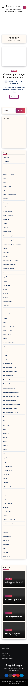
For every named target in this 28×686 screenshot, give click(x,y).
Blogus (24, 681)
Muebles (5, 437)
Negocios (5, 445)
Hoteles (5, 338)
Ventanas (5, 552)
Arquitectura (6, 170)
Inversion (5, 355)
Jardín (5, 359)
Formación (6, 310)
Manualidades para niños (10, 400)
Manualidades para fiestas (11, 392)
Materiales (6, 421)
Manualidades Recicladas (10, 412)
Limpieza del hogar (8, 363)
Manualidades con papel (10, 371)
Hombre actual (7, 334)
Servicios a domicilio (9, 519)
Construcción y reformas (10, 240)
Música (5, 441)
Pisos (4, 462)
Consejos (14, 70)
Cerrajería (6, 219)
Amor (4, 166)
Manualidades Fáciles (9, 388)
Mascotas (5, 417)
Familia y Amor (7, 301)
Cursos (5, 248)
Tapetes (5, 528)
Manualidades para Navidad (11, 396)
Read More (14, 97)
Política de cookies (7, 658)
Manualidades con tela (9, 375)
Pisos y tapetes (7, 470)
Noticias (5, 450)
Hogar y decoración (8, 326)
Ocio (4, 454)
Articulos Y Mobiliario (9, 174)
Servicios (5, 515)
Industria (5, 347)
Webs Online (6, 557)
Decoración (6, 252)
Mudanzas (6, 433)
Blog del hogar (13, 6)
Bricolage (5, 203)
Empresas (5, 293)
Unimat (5, 548)
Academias (6, 157)
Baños (4, 178)
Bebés (4, 182)
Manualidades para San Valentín (12, 404)
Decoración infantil (8, 268)
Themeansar (15, 683)
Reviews (5, 491)
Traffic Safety (7, 536)
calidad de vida (7, 211)
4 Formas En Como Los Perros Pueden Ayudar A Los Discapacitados (13, 635)
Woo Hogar (11, 81)
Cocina (5, 223)
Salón (4, 495)
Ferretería (6, 306)
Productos (6, 474)
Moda (4, 429)
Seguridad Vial (7, 511)
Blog (4, 190)
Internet (5, 351)
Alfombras (6, 161)
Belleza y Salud (7, 186)
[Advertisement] (14, 25)
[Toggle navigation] (3, 7)
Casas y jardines (8, 215)
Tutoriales (6, 544)
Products (5, 478)
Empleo (5, 289)
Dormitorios (6, 285)
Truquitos (6, 540)
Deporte (5, 277)
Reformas (6, 482)
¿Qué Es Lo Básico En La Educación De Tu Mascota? (13, 618)
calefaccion (6, 207)
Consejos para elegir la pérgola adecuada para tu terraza (14, 77)
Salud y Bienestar (8, 503)
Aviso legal (5, 653)
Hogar (4, 322)
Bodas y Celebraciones (9, 194)
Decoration (6, 273)
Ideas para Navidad (8, 343)
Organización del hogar (10, 458)
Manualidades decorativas (10, 384)
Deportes (5, 281)
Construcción (7, 231)
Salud (4, 499)
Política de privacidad (8, 656)
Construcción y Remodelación (12, 244)
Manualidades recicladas (10, 408)
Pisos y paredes (7, 466)
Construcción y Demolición (11, 236)
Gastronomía (6, 314)
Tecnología (6, 532)
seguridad (6, 507)
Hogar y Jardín (7, 330)
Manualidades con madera (10, 367)
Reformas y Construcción (10, 487)
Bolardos (5, 199)
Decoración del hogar (9, 264)
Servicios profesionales (10, 524)
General (5, 318)
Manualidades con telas (10, 380)
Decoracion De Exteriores (10, 260)
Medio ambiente (7, 425)
